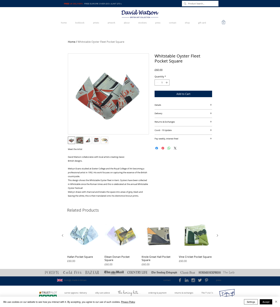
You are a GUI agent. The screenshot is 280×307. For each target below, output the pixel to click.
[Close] (276, 301)
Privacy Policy (128, 301)
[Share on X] (175, 148)
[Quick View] (84, 236)
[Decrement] (157, 82)
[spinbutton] (162, 82)
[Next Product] (217, 235)
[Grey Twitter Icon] (199, 280)
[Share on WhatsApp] (169, 148)
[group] (140, 242)
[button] (223, 22)
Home (71, 42)
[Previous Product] (62, 235)
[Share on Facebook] (157, 148)
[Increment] (167, 82)
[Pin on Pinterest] (163, 148)
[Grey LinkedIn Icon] (186, 280)
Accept (265, 301)
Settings (251, 301)
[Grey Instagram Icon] (193, 280)
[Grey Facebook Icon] (179, 280)
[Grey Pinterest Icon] (206, 280)
